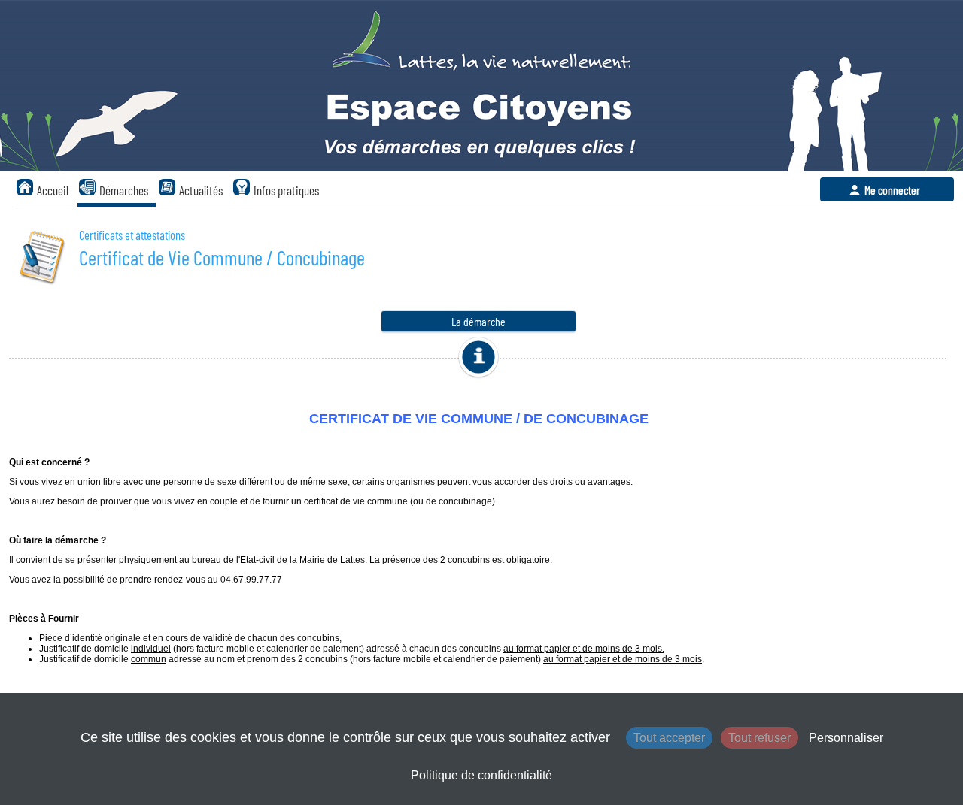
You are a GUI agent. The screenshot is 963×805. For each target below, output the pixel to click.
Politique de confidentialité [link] (481, 775)
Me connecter (892, 190)
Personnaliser (846, 737)
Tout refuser (759, 737)
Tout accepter (669, 737)
